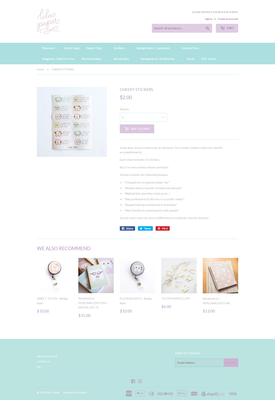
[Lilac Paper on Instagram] (140, 381)
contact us (43, 361)
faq (39, 366)
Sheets (124, 109)
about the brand (47, 356)
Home (40, 69)
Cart (230, 28)
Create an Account (228, 18)
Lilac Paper (53, 392)
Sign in (208, 18)
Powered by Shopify (75, 392)
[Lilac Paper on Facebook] (133, 381)
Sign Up (231, 363)
